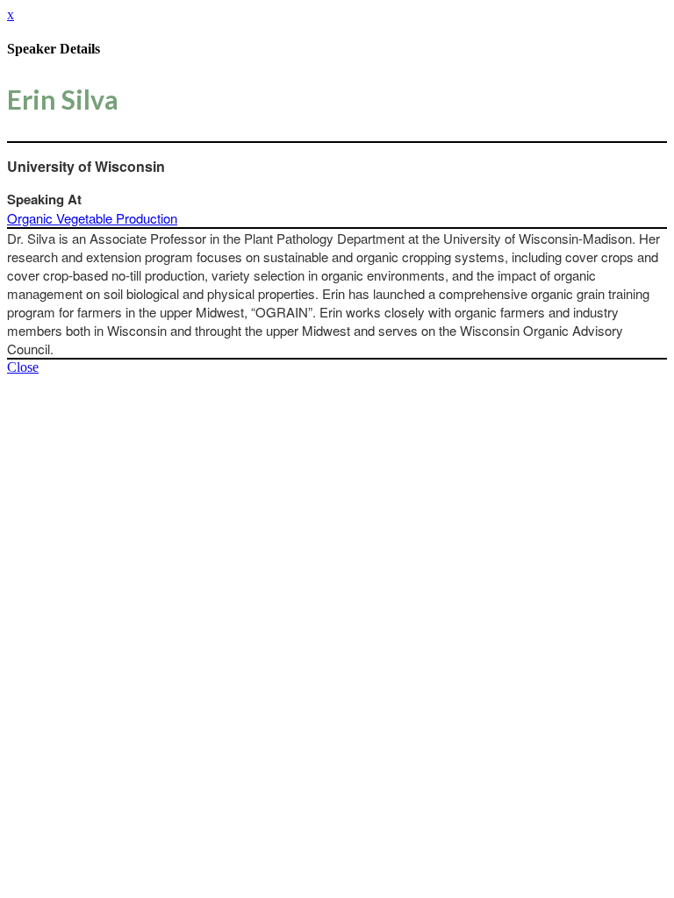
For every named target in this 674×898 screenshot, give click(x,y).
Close (23, 367)
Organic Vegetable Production (92, 218)
